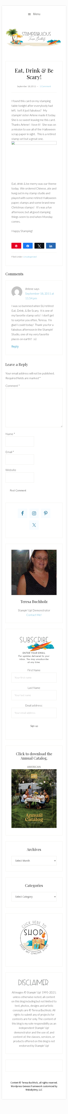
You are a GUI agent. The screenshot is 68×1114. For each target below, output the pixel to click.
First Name (34, 670)
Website (10, 470)
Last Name (34, 687)
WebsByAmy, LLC (34, 1090)
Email (9, 452)
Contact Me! (34, 614)
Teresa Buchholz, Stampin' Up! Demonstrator (34, 37)
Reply (15, 346)
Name (10, 434)
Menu (36, 14)
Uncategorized (30, 256)
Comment (12, 385)
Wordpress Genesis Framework (26, 1086)
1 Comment (45, 86)
